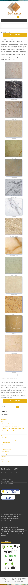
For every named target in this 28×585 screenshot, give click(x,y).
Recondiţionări (5, 454)
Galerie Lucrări (4, 421)
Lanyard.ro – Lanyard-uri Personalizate (9, 525)
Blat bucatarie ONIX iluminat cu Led (10, 426)
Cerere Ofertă (15, 35)
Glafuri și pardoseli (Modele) (9, 440)
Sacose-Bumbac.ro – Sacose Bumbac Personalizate (11, 514)
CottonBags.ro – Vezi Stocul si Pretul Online (10, 522)
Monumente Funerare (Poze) (9, 430)
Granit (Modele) (6, 444)
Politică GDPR (4, 456)
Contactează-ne (5, 461)
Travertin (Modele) (6, 449)
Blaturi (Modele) (6, 437)
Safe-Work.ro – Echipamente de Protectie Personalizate (12, 531)
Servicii (2, 435)
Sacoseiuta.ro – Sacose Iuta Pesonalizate (9, 516)
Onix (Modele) (5, 451)
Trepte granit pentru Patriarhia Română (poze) (13, 428)
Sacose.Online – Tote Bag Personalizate (9, 520)
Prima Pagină (4, 419)
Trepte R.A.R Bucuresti (7, 423)
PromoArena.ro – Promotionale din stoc (9, 527)
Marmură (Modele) (6, 447)
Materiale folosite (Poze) (8, 433)
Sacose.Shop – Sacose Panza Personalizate (10, 518)
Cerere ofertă (4, 459)
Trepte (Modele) (6, 442)
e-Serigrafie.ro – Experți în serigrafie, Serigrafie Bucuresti (13, 529)
